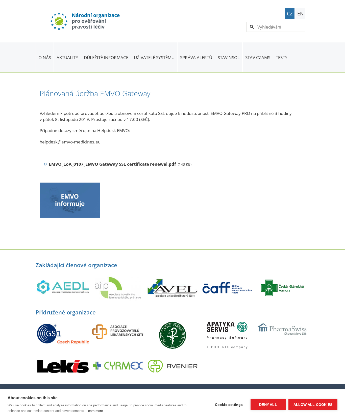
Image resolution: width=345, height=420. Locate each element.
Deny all (268, 405)
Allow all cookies (312, 405)
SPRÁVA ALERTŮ (196, 57)
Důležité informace (106, 57)
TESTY (281, 57)
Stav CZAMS (257, 57)
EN (300, 13)
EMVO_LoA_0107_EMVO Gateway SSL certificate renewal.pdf (112, 164)
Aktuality (67, 57)
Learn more (94, 411)
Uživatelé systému (154, 57)
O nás (44, 57)
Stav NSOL (229, 57)
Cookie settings (229, 405)
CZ (290, 13)
